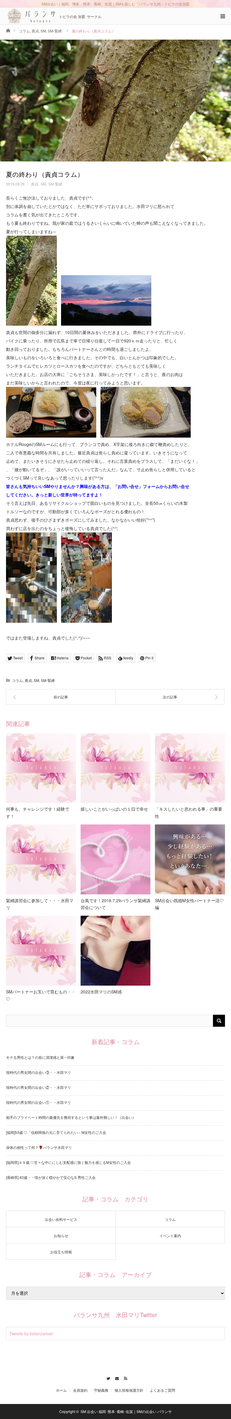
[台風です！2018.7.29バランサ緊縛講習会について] (116, 859)
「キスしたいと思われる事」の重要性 (188, 812)
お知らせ (61, 1235)
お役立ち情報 (61, 1251)
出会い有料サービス (61, 1219)
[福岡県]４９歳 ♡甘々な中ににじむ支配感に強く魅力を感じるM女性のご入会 (68, 1162)
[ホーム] (8, 30)
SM (43, 30)
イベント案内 (170, 1235)
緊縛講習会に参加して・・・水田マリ (39, 904)
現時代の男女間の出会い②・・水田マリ (38, 1087)
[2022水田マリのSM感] (116, 951)
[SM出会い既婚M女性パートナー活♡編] (190, 859)
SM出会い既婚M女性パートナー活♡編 (189, 904)
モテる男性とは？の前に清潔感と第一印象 (40, 1057)
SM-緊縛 (55, 30)
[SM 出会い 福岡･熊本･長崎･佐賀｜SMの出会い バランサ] (31, 16)
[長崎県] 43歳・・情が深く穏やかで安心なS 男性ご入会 (51, 1177)
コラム (24, 30)
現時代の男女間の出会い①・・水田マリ (38, 1102)
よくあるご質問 (162, 1390)
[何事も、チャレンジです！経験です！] (41, 768)
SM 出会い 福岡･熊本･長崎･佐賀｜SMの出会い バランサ (126, 1411)
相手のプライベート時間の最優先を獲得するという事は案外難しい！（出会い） (71, 1117)
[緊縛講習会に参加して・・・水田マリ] (41, 859)
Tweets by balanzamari (31, 1333)
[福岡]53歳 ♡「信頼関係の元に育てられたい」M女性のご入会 (56, 1132)
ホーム (61, 1390)
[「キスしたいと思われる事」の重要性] (190, 768)
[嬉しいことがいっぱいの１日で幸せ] (116, 768)
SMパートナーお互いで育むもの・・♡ (40, 995)
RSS (124, 1377)
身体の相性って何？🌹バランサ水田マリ (39, 1147)
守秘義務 (101, 1390)
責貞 (35, 30)
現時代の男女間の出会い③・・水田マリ (38, 1072)
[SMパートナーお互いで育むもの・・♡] (41, 951)
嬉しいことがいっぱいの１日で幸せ (114, 809)
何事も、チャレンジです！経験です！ (37, 812)
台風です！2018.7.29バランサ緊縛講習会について (115, 904)
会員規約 (80, 1390)
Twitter (107, 1377)
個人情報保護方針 (129, 1390)
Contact (115, 1377)
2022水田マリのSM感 (101, 992)
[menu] (222, 16)
